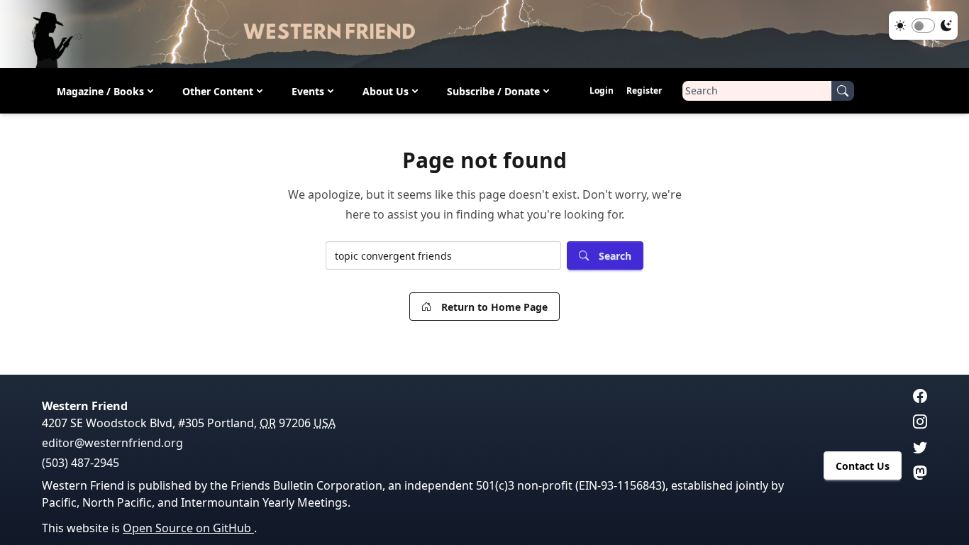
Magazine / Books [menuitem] (100, 91)
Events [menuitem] (308, 91)
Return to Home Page (494, 307)
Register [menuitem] (644, 90)
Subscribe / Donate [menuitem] (493, 91)
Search (615, 256)
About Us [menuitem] (385, 91)
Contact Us (863, 466)
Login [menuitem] (601, 90)
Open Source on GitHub (188, 528)
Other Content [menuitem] (217, 91)
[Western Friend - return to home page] (484, 34)
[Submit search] (842, 91)
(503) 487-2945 (80, 462)
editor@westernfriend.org (112, 443)
